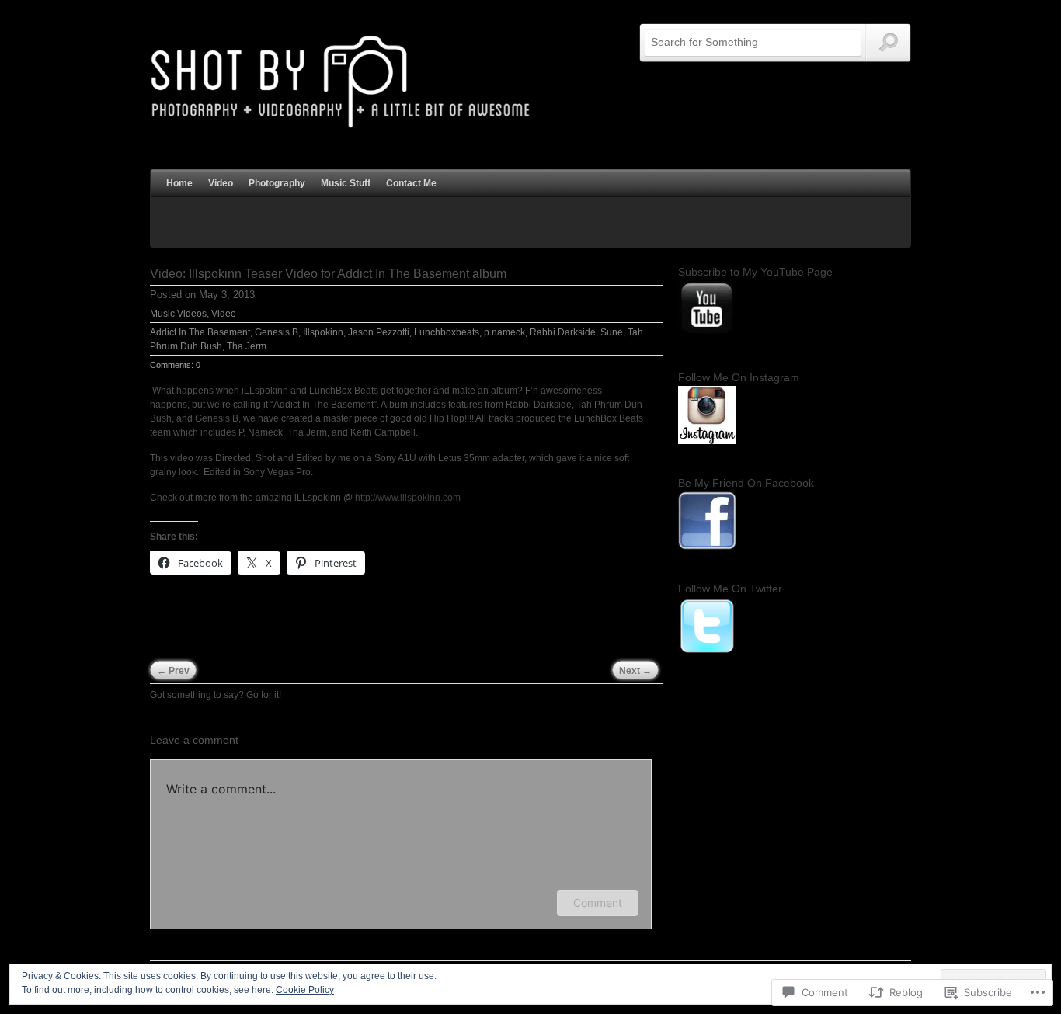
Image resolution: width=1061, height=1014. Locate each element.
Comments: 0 (175, 365)
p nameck (504, 332)
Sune (611, 332)
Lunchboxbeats (446, 332)
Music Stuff (345, 183)
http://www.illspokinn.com (408, 497)
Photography (277, 183)
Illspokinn (323, 332)
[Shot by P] (340, 127)
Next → (635, 670)
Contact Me (411, 183)
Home (179, 183)
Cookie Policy (305, 989)
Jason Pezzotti (378, 332)
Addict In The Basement (200, 332)
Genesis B (276, 332)
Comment (597, 902)
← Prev (173, 670)
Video (220, 183)
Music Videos (178, 313)
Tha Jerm (246, 346)
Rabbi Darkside (563, 332)
